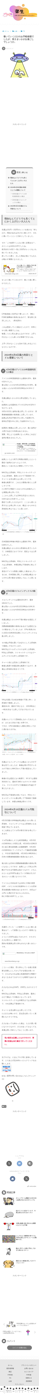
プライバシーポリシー (28, 1365)
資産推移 (29, 1381)
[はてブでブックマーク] (19, 1163)
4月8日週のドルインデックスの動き (19, 201)
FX (5, 1106)
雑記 (10, 1372)
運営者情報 (10, 1368)
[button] (30, 1163)
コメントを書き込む (19, 1348)
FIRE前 (10, 1375)
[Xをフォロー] (26, 1178)
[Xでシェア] (9, 1163)
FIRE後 (28, 1375)
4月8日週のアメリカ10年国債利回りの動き (19, 195)
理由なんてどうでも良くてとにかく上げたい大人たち (18, 180)
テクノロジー (19, 1384)
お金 (10, 1381)
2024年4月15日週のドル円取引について (18, 207)
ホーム (10, 1365)
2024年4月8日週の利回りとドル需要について (18, 188)
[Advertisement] (19, 100)
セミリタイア (28, 1372)
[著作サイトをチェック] (12, 1178)
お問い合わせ (28, 1368)
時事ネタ (29, 1378)
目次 (19, 172)
